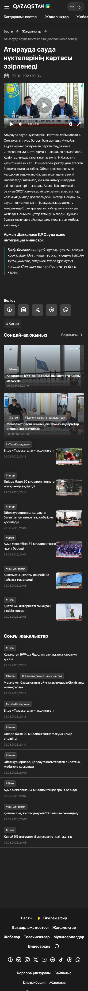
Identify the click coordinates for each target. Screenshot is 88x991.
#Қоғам (12, 323)
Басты (8, 31)
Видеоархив (39, 946)
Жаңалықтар (57, 17)
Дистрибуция (34, 982)
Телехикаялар (37, 937)
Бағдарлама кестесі (21, 17)
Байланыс (62, 973)
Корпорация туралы (34, 973)
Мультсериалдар (69, 937)
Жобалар (12, 937)
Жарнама (57, 982)
